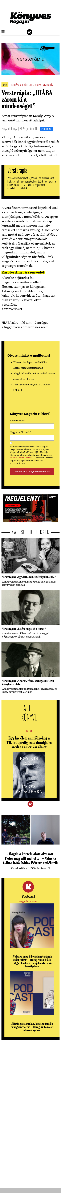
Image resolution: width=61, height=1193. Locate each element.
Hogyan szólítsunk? (20, 432)
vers (22, 85)
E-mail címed (18, 421)
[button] (3, 32)
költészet (28, 85)
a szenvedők (48, 85)
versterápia (14, 85)
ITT (17, 188)
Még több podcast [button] (28, 901)
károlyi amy (37, 85)
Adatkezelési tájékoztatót (21, 458)
